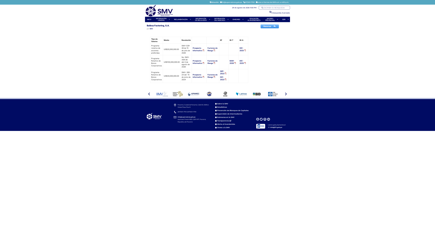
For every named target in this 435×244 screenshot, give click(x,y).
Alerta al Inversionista (226, 124)
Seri (283, 19)
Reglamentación (180, 19)
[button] (149, 94)
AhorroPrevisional (270, 19)
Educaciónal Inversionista (254, 19)
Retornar (267, 26)
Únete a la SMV (223, 128)
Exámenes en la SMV (225, 117)
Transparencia (223, 121)
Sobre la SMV (222, 104)
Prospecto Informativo (197, 62)
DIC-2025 (242, 62)
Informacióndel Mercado (219, 19)
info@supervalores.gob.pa (186, 117)
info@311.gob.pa (276, 127)
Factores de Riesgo (213, 62)
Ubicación (214, 2)
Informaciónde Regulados (201, 19)
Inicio (149, 19)
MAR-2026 (232, 62)
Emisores (236, 19)
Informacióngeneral (161, 19)
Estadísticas (222, 107)
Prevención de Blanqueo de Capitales (233, 110)
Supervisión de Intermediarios (229, 114)
